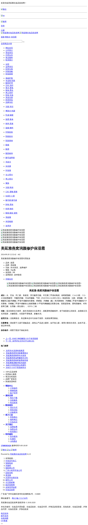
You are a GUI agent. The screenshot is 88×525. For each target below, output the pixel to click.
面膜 (3, 37)
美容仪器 (9, 97)
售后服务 (9, 58)
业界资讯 (9, 67)
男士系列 (9, 93)
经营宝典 (9, 69)
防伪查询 (13, 436)
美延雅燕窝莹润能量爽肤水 (17, 353)
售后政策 (13, 403)
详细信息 (9, 279)
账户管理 (13, 393)
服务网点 (13, 420)
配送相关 (9, 405)
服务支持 (9, 395)
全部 (7, 64)
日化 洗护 (9, 85)
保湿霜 (13, 37)
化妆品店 (13, 422)
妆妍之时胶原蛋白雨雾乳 (16, 365)
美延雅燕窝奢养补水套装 (16, 355)
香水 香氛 (9, 88)
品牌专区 (9, 102)
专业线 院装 (10, 81)
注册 (3, 30)
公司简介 (9, 50)
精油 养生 (9, 90)
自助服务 (13, 400)
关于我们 (9, 424)
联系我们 (9, 60)
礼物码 (13, 439)
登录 (3, 26)
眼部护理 (9, 83)
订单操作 (13, 388)
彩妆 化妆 (9, 95)
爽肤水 (8, 37)
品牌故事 (13, 427)
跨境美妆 (9, 100)
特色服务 (9, 434)
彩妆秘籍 (9, 74)
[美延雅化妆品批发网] (19, 33)
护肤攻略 (9, 71)
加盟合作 (13, 429)
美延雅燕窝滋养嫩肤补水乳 (17, 358)
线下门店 (9, 415)
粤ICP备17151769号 (20, 498)
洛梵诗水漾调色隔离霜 (15, 351)
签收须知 (13, 410)
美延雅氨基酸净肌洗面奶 (16, 363)
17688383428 (6, 446)
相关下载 (13, 398)
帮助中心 (9, 386)
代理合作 (9, 55)
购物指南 (13, 391)
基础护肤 (9, 78)
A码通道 (13, 441)
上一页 (22, 339)
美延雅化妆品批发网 (18, 454)
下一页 (20, 341)
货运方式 (13, 407)
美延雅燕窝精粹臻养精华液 (17, 360)
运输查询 (13, 412)
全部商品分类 (6, 44)
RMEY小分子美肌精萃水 (16, 368)
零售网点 (13, 417)
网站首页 (9, 48)
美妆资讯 (9, 53)
